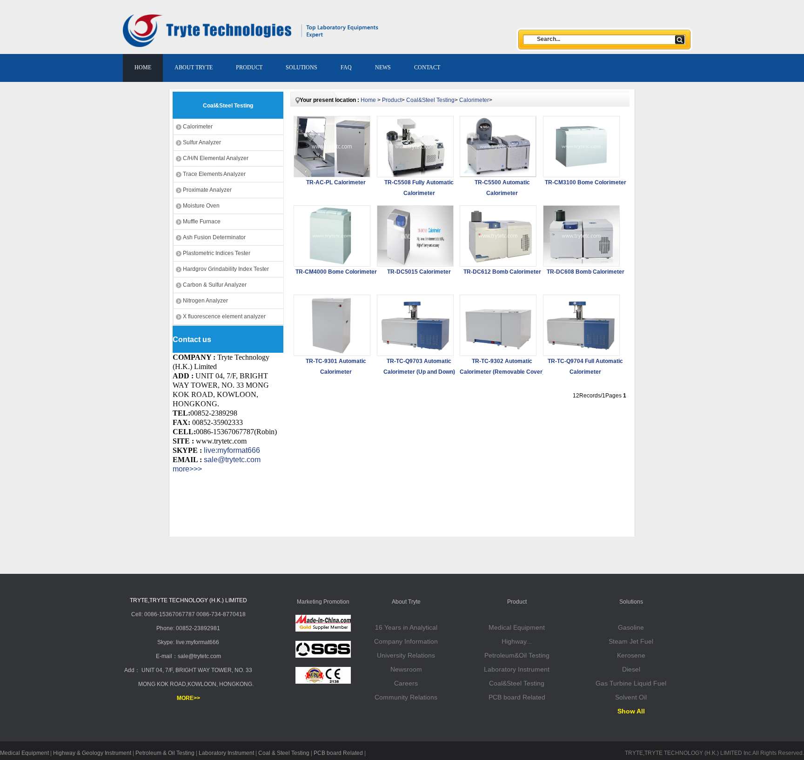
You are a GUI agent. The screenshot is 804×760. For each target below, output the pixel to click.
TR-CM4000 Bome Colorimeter (336, 272)
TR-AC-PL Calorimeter (336, 182)
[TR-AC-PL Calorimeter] (332, 146)
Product (392, 100)
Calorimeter (198, 126)
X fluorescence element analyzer (224, 316)
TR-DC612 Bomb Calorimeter (502, 272)
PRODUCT (249, 67)
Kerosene (631, 655)
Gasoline (631, 627)
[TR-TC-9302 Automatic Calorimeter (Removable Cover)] (498, 325)
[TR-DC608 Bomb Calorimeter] (581, 236)
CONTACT (427, 67)
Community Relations (406, 697)
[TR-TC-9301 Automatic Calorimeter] (332, 325)
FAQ (346, 67)
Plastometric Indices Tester (216, 253)
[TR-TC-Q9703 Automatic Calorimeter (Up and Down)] (415, 325)
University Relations (406, 655)
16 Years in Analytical (406, 627)
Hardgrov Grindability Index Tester (226, 269)
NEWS (383, 67)
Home (368, 100)
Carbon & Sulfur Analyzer (215, 285)
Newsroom (406, 669)
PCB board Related (517, 697)
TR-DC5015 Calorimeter (419, 272)
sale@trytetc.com (232, 460)
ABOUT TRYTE (193, 67)
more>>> (187, 469)
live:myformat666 (232, 450)
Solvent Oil (631, 697)
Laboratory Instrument (516, 669)
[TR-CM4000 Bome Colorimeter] (332, 236)
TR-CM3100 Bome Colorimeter (585, 182)
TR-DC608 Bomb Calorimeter (585, 272)
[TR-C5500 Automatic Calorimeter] (498, 146)
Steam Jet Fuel (631, 641)
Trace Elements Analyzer (214, 174)
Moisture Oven (201, 205)
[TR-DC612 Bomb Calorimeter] (498, 236)
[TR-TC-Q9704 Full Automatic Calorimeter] (581, 325)
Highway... (517, 641)
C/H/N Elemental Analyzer (215, 158)
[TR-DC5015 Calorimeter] (415, 236)
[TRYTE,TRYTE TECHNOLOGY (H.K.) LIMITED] (210, 30)
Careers (406, 683)
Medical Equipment (517, 627)
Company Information (406, 641)
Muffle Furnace (202, 221)
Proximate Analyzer (207, 190)
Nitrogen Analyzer (205, 300)
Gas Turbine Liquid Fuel (631, 683)
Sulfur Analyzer (202, 142)
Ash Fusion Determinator (214, 237)
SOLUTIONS (301, 67)
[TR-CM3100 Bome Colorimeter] (581, 146)
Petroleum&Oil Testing (516, 655)
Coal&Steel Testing (430, 100)
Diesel (631, 669)
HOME (142, 67)
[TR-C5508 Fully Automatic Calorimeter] (415, 146)
